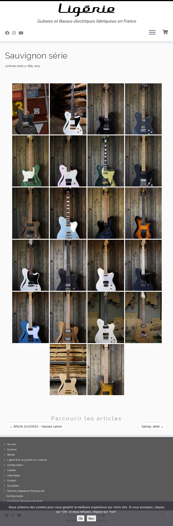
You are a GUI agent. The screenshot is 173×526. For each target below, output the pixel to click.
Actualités (13, 485)
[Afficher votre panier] (165, 31)
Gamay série (152, 426)
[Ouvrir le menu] (152, 33)
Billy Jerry (34, 66)
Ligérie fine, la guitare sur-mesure (27, 459)
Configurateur (15, 465)
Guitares (12, 449)
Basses (11, 454)
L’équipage (13, 475)
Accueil (11, 444)
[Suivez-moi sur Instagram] (15, 33)
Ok (81, 518)
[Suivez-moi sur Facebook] (8, 33)
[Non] (167, 514)
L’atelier (11, 470)
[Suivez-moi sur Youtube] (22, 33)
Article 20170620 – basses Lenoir (35, 426)
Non (91, 518)
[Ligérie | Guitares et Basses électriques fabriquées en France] (86, 10)
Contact (11, 480)
